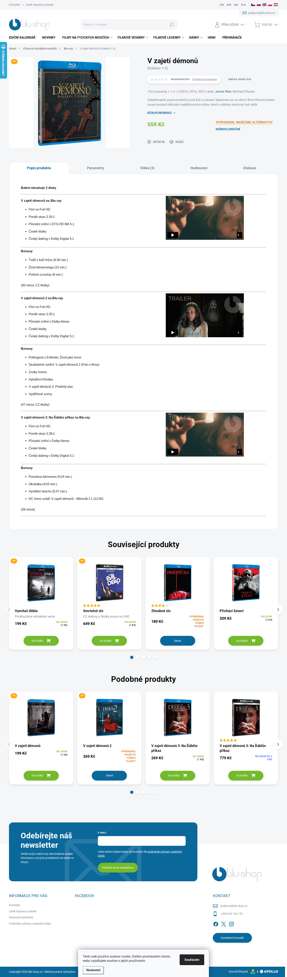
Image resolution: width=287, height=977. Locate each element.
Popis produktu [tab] (39, 168)
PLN (243, 5)
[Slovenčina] (259, 5)
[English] (264, 5)
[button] (132, 657)
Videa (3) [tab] (147, 168)
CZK (221, 5)
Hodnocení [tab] (198, 168)
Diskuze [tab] (249, 168)
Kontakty (14, 4)
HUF (236, 5)
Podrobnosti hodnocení (204, 79)
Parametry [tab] (95, 168)
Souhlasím (191, 960)
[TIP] (41, 582)
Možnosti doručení (228, 129)
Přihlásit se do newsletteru (118, 867)
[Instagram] (231, 923)
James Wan (223, 91)
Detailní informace (159, 112)
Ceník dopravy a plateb (39, 4)
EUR (229, 5)
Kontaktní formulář (232, 937)
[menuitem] (23, 37)
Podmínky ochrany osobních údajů (30, 923)
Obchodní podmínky (21, 917)
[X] (223, 923)
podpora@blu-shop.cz (234, 905)
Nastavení (93, 970)
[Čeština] (253, 5)
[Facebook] (216, 923)
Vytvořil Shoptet (238, 971)
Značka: (239, 79)
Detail (177, 640)
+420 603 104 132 (232, 913)
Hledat (172, 24)
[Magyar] (276, 5)
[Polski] (270, 5)
